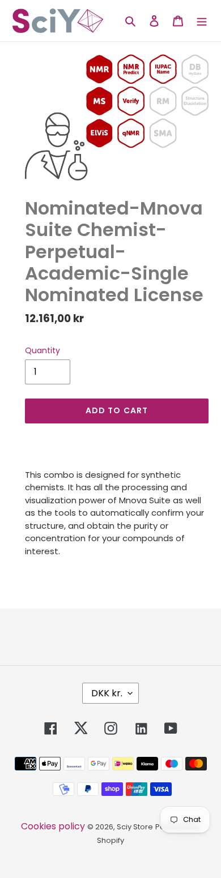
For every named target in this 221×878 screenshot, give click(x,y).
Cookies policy (53, 826)
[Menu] (202, 20)
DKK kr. (106, 693)
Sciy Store (135, 826)
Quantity (42, 350)
